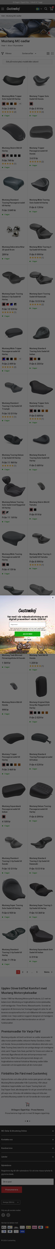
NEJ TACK (27, 639)
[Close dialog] (52, 597)
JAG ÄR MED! (27, 634)
